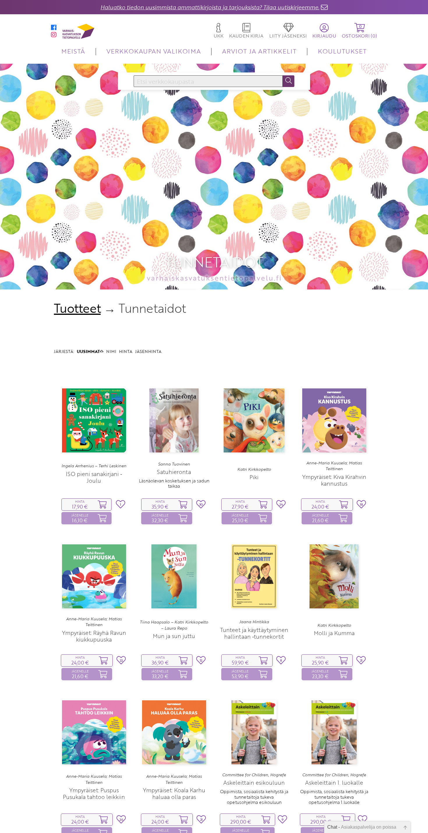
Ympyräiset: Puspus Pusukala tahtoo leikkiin (94, 793)
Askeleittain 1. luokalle (334, 782)
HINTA (125, 351)
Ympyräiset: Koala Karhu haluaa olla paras (174, 793)
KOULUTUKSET (342, 51)
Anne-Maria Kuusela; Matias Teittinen (334, 466)
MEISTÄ (73, 51)
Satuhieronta (174, 471)
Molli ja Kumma (334, 633)
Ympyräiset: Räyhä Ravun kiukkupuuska (94, 636)
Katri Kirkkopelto (254, 469)
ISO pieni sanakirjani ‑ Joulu (94, 477)
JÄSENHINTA (148, 351)
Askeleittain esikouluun (254, 782)
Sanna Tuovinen (174, 464)
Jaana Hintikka (254, 622)
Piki (254, 477)
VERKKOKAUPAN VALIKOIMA (154, 51)
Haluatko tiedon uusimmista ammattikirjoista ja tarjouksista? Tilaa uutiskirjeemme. (209, 7)
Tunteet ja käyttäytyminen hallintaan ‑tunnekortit (254, 633)
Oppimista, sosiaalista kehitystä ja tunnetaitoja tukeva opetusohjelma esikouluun (254, 797)
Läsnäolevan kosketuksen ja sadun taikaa (174, 483)
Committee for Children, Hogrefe (254, 775)
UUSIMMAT (88, 351)
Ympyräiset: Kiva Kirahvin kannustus (334, 480)
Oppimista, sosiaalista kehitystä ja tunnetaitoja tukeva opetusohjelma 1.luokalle (334, 797)
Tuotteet (77, 308)
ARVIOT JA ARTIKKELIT (259, 51)
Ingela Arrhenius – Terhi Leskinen (93, 466)
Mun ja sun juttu (174, 636)
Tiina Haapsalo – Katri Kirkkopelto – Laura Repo (174, 625)
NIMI (111, 351)
